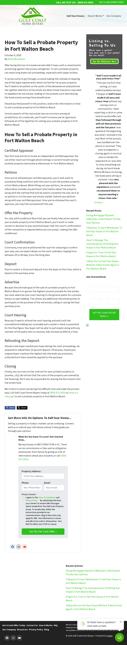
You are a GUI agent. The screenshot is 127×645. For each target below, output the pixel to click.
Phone (25, 483)
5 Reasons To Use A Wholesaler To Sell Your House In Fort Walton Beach (104, 231)
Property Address (32, 471)
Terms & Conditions (47, 497)
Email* (92, 297)
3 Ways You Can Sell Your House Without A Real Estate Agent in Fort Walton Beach (102, 265)
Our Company (114, 16)
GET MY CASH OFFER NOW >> (104, 314)
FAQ (55, 625)
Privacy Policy (31, 500)
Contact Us (32, 625)
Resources (22, 629)
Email (47, 483)
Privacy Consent (29, 494)
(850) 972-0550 (58, 392)
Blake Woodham (16, 59)
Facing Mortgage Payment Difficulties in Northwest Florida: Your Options (103, 219)
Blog (46, 629)
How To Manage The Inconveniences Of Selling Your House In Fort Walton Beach (102, 243)
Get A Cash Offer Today (13, 625)
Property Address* (98, 284)
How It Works (95, 16)
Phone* (110, 297)
